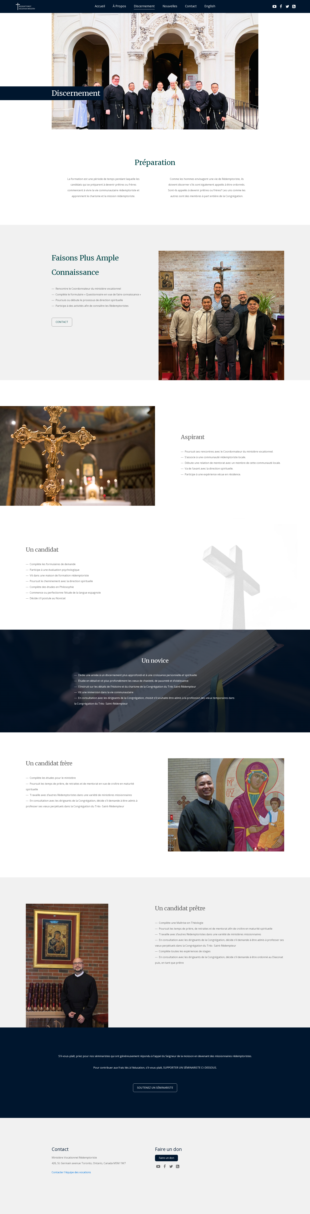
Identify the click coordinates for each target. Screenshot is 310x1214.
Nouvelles (170, 6)
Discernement (144, 6)
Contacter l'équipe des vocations (71, 1172)
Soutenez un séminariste (155, 1087)
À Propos (119, 6)
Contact (191, 6)
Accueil (100, 6)
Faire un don (166, 1158)
